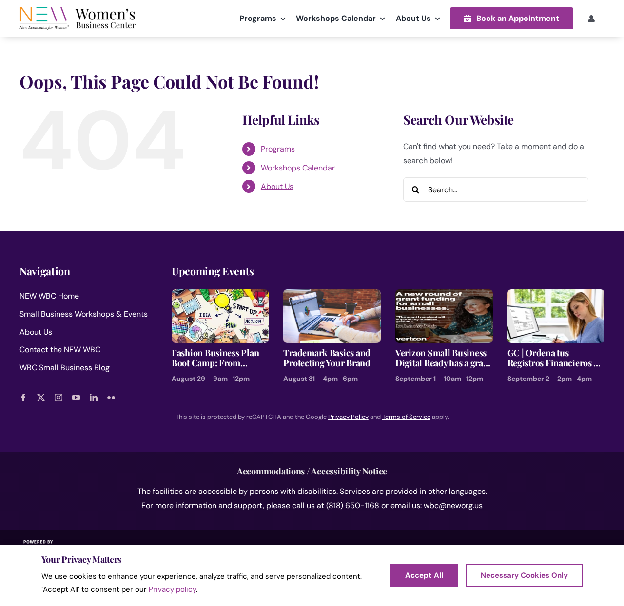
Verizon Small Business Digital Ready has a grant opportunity (443, 358)
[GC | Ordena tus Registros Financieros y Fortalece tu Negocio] (556, 296)
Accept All (424, 575)
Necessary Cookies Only (524, 575)
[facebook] (23, 397)
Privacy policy (172, 589)
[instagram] (58, 397)
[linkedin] (94, 397)
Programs (278, 149)
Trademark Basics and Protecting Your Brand (326, 358)
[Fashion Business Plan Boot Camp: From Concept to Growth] (220, 296)
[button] (511, 18)
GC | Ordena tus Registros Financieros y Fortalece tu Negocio (552, 358)
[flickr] (111, 397)
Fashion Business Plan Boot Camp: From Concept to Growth (215, 358)
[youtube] (76, 397)
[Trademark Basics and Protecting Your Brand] (332, 296)
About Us (277, 186)
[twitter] (41, 397)
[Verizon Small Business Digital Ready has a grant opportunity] (444, 296)
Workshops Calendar (298, 168)
